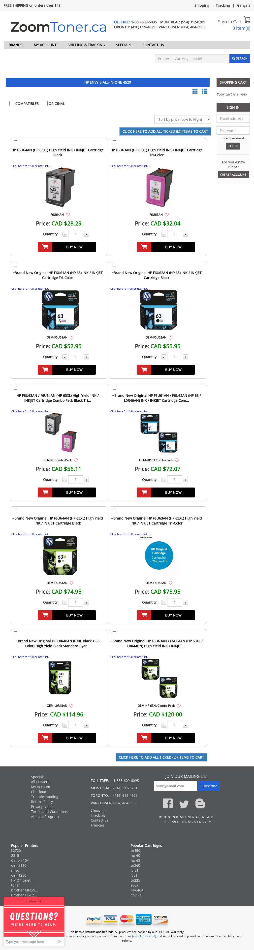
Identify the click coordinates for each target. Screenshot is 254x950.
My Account (45, 44)
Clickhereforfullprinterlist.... (31, 166)
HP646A (137, 890)
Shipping (201, 5)
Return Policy (42, 801)
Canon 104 (20, 860)
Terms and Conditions (49, 811)
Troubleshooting (44, 796)
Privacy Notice (42, 806)
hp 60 (135, 855)
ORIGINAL (56, 103)
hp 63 (135, 860)
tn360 (135, 865)
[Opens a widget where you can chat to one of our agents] (34, 921)
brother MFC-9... (24, 890)
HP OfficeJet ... (22, 880)
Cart (238, 22)
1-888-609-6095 (144, 22)
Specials (123, 44)
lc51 (134, 875)
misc (15, 870)
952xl (135, 885)
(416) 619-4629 (143, 27)
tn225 (135, 880)
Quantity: (51, 234)
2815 (15, 855)
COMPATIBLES (26, 103)
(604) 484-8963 (193, 27)
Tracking (223, 5)
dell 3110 (18, 865)
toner (15, 885)
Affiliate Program (45, 816)
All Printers (40, 781)
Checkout (38, 791)
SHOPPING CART (233, 82)
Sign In (225, 22)
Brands (16, 44)
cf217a (136, 895)
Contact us (153, 44)
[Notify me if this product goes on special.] (68, 214)
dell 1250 (18, 875)
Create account (233, 175)
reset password (233, 138)
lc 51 (134, 870)
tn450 (135, 850)
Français (243, 5)
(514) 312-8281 (193, 22)
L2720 (16, 850)
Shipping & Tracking (86, 44)
